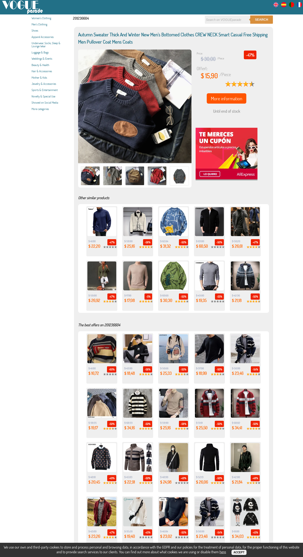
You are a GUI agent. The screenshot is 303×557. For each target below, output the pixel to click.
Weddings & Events (42, 58)
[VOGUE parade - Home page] (22, 13)
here (223, 551)
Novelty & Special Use (43, 96)
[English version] (276, 6)
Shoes (35, 30)
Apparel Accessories (43, 37)
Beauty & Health (40, 65)
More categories (40, 109)
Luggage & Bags (40, 52)
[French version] (299, 6)
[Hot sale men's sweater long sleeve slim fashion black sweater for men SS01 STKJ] (173, 524)
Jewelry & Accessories (44, 84)
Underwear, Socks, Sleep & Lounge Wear (46, 44)
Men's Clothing (39, 24)
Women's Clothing (41, 18)
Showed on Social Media (45, 102)
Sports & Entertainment (45, 90)
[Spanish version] (283, 6)
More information (226, 98)
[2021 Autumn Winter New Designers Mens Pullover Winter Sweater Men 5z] (209, 361)
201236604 (81, 18)
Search (261, 19)
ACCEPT (239, 552)
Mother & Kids (39, 77)
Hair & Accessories (42, 71)
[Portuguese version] (291, 6)
